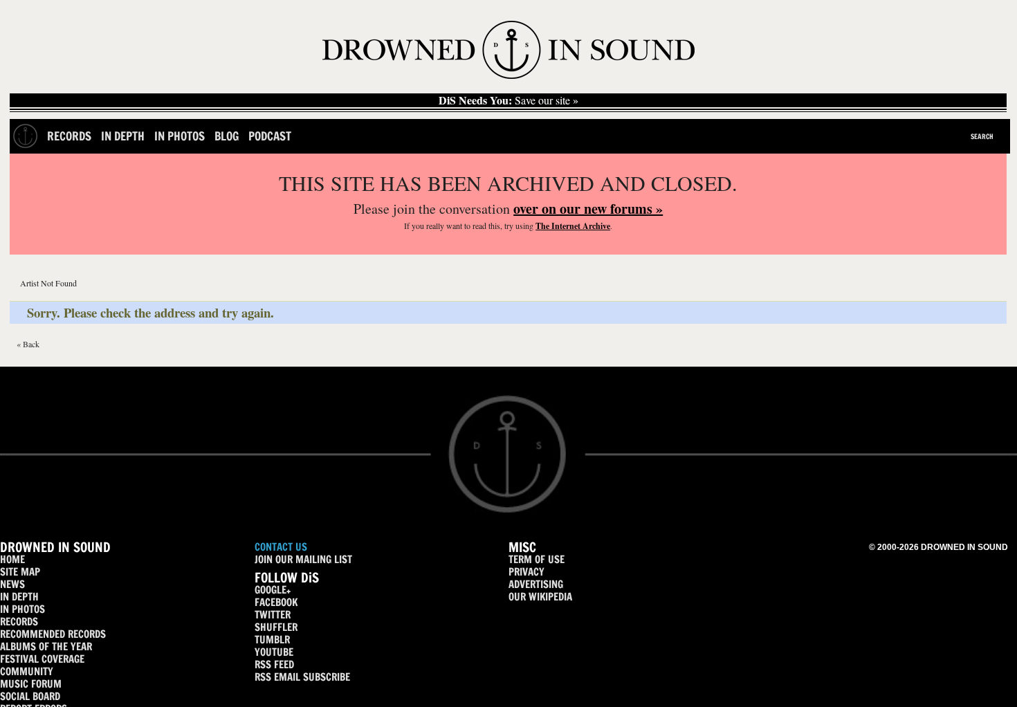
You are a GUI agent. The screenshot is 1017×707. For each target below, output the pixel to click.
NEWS (12, 584)
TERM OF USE (536, 559)
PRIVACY (526, 571)
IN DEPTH (19, 596)
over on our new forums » (588, 209)
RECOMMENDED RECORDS (53, 634)
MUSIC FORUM (31, 684)
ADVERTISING (535, 584)
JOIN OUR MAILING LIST (303, 559)
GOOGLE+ (273, 589)
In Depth (123, 136)
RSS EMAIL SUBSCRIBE (302, 677)
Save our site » (508, 100)
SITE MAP (20, 571)
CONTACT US (281, 547)
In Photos (179, 136)
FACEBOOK (276, 602)
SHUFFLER (276, 627)
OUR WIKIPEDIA (540, 596)
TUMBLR (272, 639)
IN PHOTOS (22, 609)
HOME (12, 559)
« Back (28, 343)
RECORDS (19, 621)
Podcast (269, 136)
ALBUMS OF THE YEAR (46, 646)
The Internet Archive (572, 226)
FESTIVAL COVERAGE (42, 659)
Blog (226, 136)
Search (982, 136)
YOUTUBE (274, 652)
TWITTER (273, 614)
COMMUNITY (26, 671)
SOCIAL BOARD (30, 696)
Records (69, 136)
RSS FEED (274, 664)
